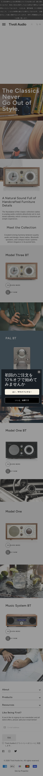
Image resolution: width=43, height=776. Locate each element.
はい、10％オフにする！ (22, 392)
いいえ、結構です (22, 400)
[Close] (39, 372)
